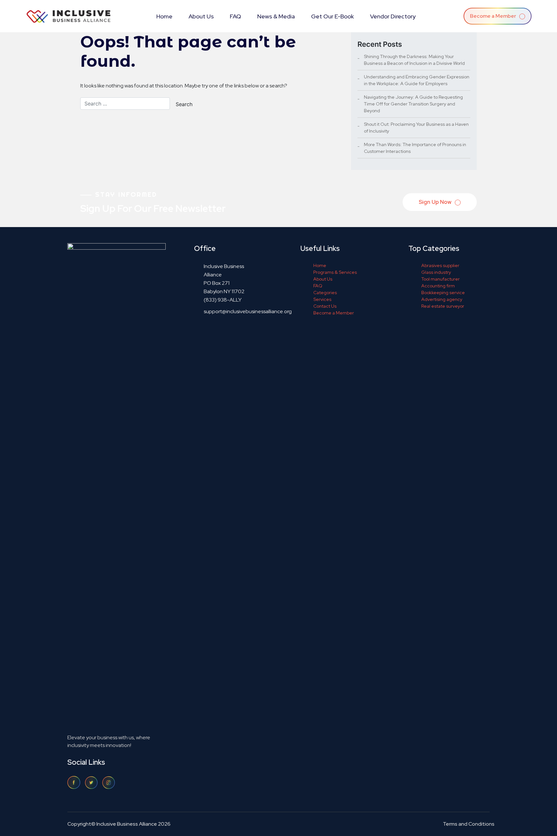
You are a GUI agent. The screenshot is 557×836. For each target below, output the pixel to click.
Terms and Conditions (468, 824)
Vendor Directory (392, 16)
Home (164, 16)
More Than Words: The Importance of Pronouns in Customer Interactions (415, 148)
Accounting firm (438, 286)
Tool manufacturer (440, 279)
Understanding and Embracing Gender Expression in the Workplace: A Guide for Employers (416, 80)
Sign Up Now (436, 201)
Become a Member (493, 16)
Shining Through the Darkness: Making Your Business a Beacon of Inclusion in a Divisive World (414, 60)
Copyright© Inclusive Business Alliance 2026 (119, 824)
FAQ (235, 16)
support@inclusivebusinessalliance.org (248, 311)
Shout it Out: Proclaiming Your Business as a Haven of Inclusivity (416, 127)
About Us (201, 16)
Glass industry (436, 272)
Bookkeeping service (443, 292)
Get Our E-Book (332, 16)
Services (322, 299)
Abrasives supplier (440, 265)
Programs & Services (335, 272)
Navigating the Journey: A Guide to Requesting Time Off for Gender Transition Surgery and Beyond (413, 104)
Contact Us (325, 306)
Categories (325, 292)
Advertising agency (441, 299)
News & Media (276, 16)
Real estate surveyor (442, 306)
